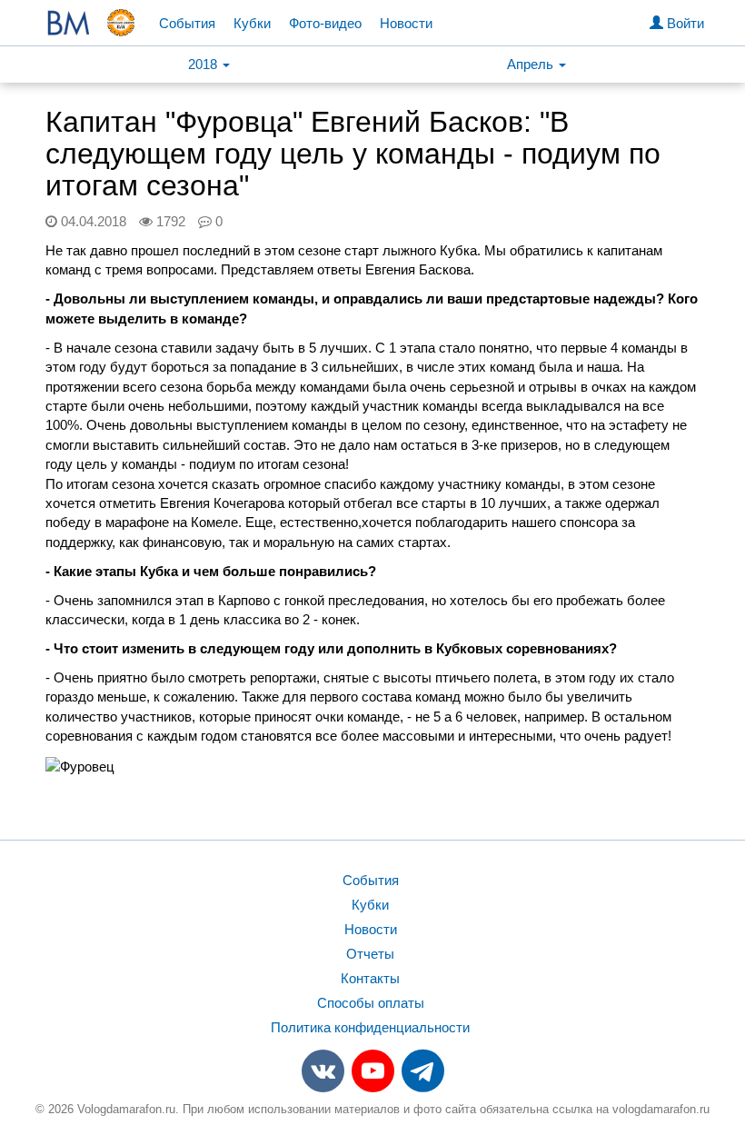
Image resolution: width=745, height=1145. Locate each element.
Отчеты (370, 953)
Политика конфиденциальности (370, 1027)
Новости (406, 23)
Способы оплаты (370, 1003)
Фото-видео (325, 23)
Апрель (532, 64)
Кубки (252, 23)
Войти (683, 23)
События (187, 23)
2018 (204, 64)
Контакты (370, 978)
